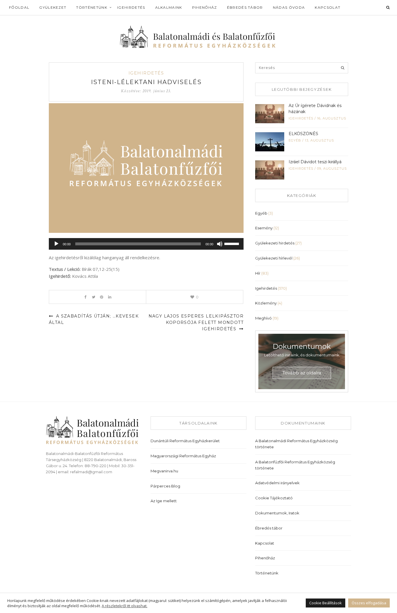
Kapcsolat (327, 7)
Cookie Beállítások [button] (325, 602)
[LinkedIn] (109, 297)
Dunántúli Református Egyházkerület (185, 440)
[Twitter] (93, 297)
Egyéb (295, 140)
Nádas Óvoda (289, 7)
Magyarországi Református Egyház (183, 456)
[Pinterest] (101, 297)
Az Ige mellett (164, 500)
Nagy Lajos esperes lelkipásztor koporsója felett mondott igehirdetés (196, 322)
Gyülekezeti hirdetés (274, 243)
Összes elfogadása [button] (369, 602)
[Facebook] (85, 297)
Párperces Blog (165, 486)
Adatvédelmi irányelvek (277, 482)
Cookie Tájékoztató (274, 498)
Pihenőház (204, 7)
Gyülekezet (52, 7)
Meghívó (263, 318)
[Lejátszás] (56, 244)
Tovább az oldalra (301, 373)
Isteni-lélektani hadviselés (146, 82)
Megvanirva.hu (164, 471)
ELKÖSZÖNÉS (303, 133)
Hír (257, 273)
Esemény (264, 228)
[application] (146, 244)
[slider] (232, 243)
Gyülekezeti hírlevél (273, 258)
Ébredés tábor (245, 7)
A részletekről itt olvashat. (124, 605)
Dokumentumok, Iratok (277, 513)
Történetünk (91, 7)
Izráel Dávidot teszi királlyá (315, 161)
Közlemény (266, 303)
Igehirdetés (131, 7)
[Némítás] (220, 244)
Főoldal (19, 7)
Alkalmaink (168, 7)
